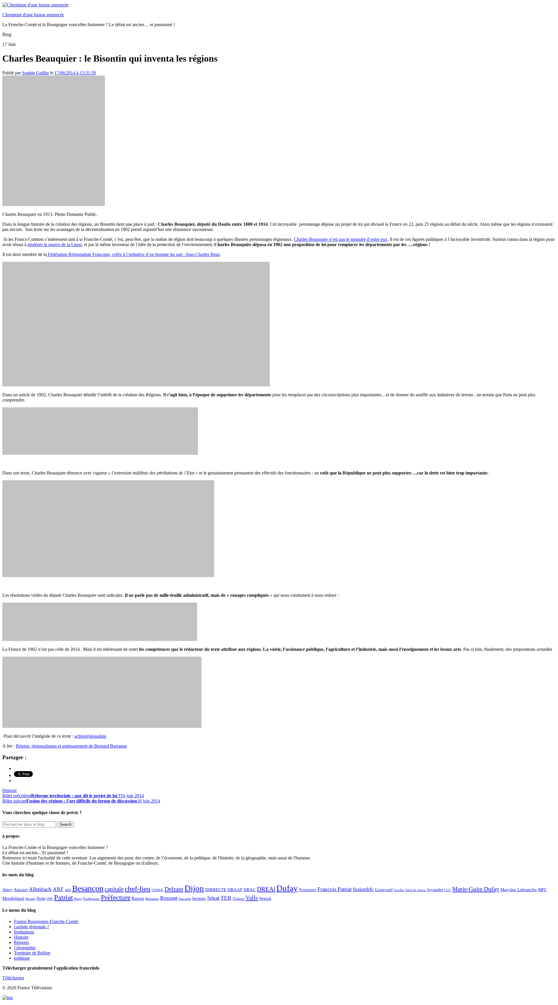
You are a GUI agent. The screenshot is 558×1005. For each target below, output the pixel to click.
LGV (447, 890)
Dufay (287, 888)
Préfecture (115, 897)
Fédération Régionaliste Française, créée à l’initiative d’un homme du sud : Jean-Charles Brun (133, 254)
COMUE (157, 890)
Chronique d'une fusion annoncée (33, 14)
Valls (252, 897)
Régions (21, 942)
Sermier (199, 898)
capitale (114, 889)
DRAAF (235, 889)
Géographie (24, 947)
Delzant (173, 889)
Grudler (399, 890)
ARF (58, 889)
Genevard (384, 889)
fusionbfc (363, 889)
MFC (542, 889)
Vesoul (265, 898)
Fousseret (307, 889)
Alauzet (21, 889)
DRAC (250, 889)
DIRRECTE (215, 889)
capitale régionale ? (31, 926)
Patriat (63, 897)
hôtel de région (415, 890)
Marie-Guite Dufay (475, 889)
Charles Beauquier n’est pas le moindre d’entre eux (340, 239)
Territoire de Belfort (32, 952)
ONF (49, 898)
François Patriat (334, 889)
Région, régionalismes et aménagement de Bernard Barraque (71, 746)
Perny (78, 898)
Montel (30, 898)
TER (226, 898)
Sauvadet (185, 898)
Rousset (169, 898)
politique (22, 958)
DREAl (266, 889)
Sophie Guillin (35, 72)
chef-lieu (138, 888)
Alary (7, 889)
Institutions (24, 931)
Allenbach (40, 889)
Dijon (194, 888)
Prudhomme (91, 898)
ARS (68, 890)
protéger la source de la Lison (55, 244)
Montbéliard (13, 898)
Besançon (87, 888)
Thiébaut (238, 898)
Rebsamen (152, 898)
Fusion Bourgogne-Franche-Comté (46, 921)
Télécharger (13, 977)
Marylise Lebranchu (518, 889)
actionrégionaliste (90, 736)
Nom (40, 898)
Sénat (213, 898)
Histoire (9, 790)
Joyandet (435, 889)
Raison (138, 898)
